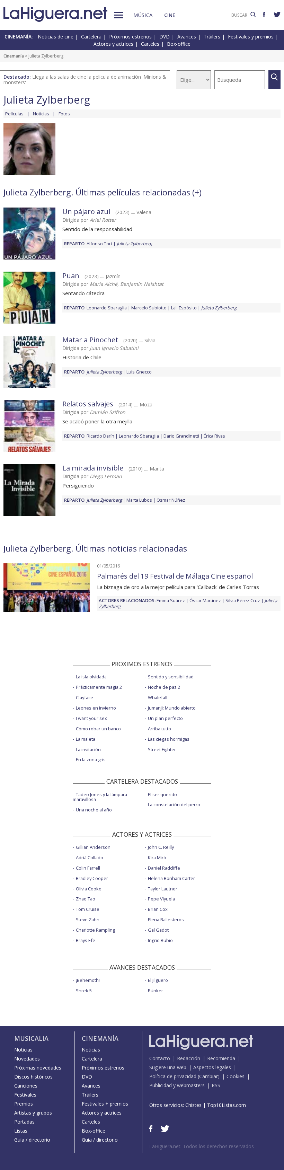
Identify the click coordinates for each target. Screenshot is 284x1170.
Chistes (193, 1105)
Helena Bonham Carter (171, 878)
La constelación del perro (174, 804)
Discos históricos (33, 1076)
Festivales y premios (251, 36)
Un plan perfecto (165, 718)
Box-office (178, 44)
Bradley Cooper (92, 878)
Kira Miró (157, 857)
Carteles (150, 44)
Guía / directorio (32, 1139)
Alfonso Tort (99, 243)
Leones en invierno (96, 708)
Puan (70, 275)
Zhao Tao (85, 899)
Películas (14, 114)
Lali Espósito (184, 308)
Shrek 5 (84, 990)
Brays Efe (85, 940)
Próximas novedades (37, 1067)
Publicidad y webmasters (177, 1085)
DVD (164, 36)
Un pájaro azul (86, 211)
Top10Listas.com (226, 1105)
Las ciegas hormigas (168, 739)
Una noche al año (94, 810)
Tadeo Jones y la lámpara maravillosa (100, 797)
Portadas (24, 1121)
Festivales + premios (105, 1103)
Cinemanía (13, 56)
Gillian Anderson (93, 847)
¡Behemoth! (88, 980)
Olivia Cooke (88, 889)
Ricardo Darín (100, 436)
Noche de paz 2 (164, 687)
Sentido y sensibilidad (171, 677)
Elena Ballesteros (166, 919)
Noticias (41, 114)
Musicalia (31, 1038)
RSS (216, 1085)
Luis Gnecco (139, 372)
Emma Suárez (171, 600)
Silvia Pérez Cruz (242, 600)
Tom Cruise (87, 909)
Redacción (188, 1058)
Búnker (155, 990)
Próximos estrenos (130, 36)
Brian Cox (158, 909)
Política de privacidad (172, 1076)
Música (142, 14)
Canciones (25, 1085)
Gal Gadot (158, 930)
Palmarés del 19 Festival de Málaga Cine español (175, 576)
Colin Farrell (88, 868)
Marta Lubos (139, 500)
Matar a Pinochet (90, 339)
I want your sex (91, 718)
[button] (118, 15)
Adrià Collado (89, 857)
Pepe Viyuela (161, 899)
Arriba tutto (159, 728)
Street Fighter (162, 749)
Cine (169, 14)
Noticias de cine (55, 36)
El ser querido (162, 794)
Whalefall (157, 697)
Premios (23, 1103)
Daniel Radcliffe (164, 868)
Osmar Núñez (171, 500)
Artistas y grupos (33, 1112)
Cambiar (208, 1076)
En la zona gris (91, 759)
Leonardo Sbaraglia (107, 308)
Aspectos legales (212, 1067)
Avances (186, 36)
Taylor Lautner (162, 889)
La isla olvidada (91, 677)
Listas (20, 1130)
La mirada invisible (92, 468)
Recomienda (221, 1058)
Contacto (159, 1058)
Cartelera (91, 36)
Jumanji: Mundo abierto (172, 708)
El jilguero (158, 980)
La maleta (85, 739)
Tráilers (212, 36)
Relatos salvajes (87, 403)
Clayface (84, 697)
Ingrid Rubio (160, 940)
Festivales (25, 1094)
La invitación (88, 749)
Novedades (27, 1058)
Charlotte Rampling (95, 930)
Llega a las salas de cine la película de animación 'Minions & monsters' (84, 79)
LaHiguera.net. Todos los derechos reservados (201, 1146)
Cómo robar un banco (98, 728)
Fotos (64, 114)
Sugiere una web (167, 1067)
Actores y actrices (113, 44)
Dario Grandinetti (181, 436)
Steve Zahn (87, 919)
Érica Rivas (214, 436)
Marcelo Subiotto (149, 308)
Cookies (236, 1076)
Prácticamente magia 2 (99, 687)
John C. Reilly (161, 847)
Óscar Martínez (205, 600)
